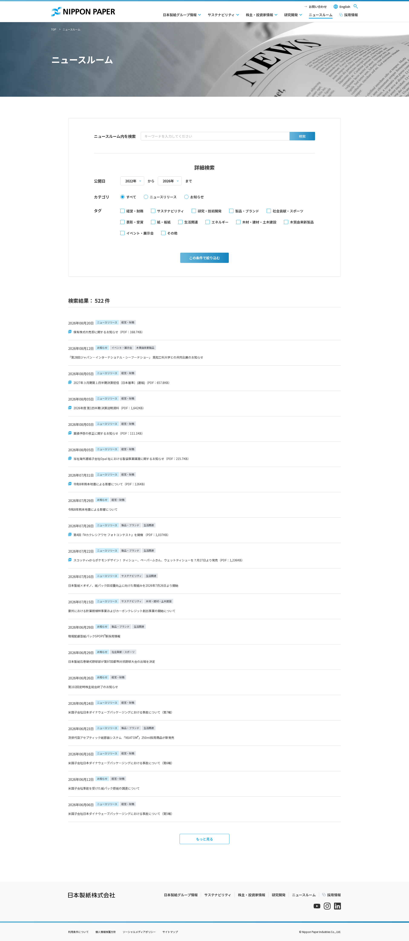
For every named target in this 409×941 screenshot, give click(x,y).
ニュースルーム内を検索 (115, 136)
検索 (302, 136)
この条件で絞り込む (204, 257)
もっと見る (204, 839)
